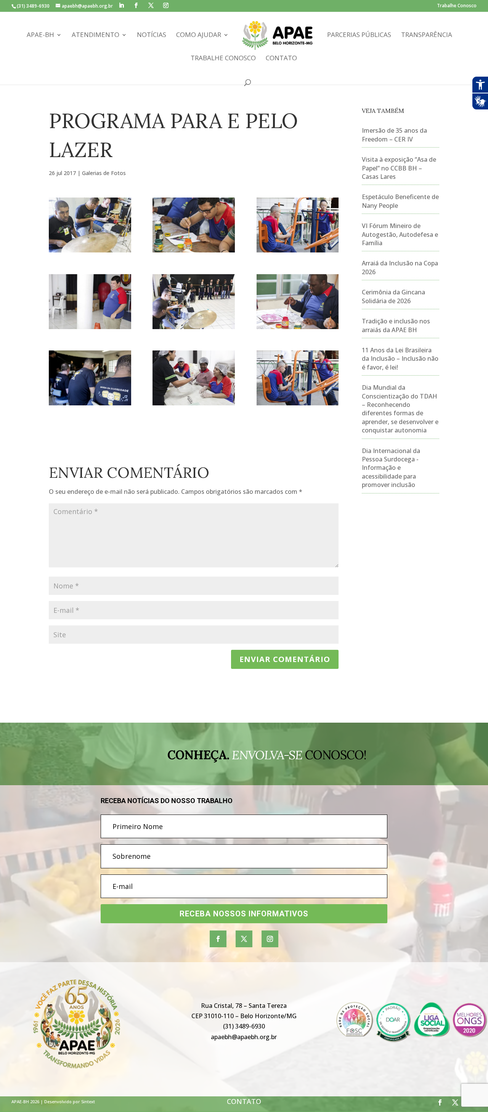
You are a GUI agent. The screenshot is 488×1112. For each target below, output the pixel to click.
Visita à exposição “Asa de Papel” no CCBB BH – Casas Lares (399, 168)
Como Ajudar (198, 35)
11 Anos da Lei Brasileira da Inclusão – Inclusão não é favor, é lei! (400, 358)
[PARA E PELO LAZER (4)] (298, 301)
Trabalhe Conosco (457, 6)
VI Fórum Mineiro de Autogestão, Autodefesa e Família (400, 234)
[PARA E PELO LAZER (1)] (298, 225)
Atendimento (95, 35)
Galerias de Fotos (104, 173)
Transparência (426, 35)
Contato (281, 58)
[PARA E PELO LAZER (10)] (298, 377)
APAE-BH (40, 35)
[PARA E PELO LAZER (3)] (193, 377)
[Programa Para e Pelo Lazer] (193, 225)
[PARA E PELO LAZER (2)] (90, 301)
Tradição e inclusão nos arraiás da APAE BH (396, 325)
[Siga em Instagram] (270, 938)
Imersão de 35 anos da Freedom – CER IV (394, 134)
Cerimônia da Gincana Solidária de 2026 (393, 296)
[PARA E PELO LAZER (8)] (90, 377)
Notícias (151, 35)
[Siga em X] (244, 938)
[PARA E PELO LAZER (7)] (90, 225)
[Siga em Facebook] (218, 938)
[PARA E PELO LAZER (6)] (193, 301)
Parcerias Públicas (359, 35)
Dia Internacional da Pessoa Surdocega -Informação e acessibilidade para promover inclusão (391, 468)
